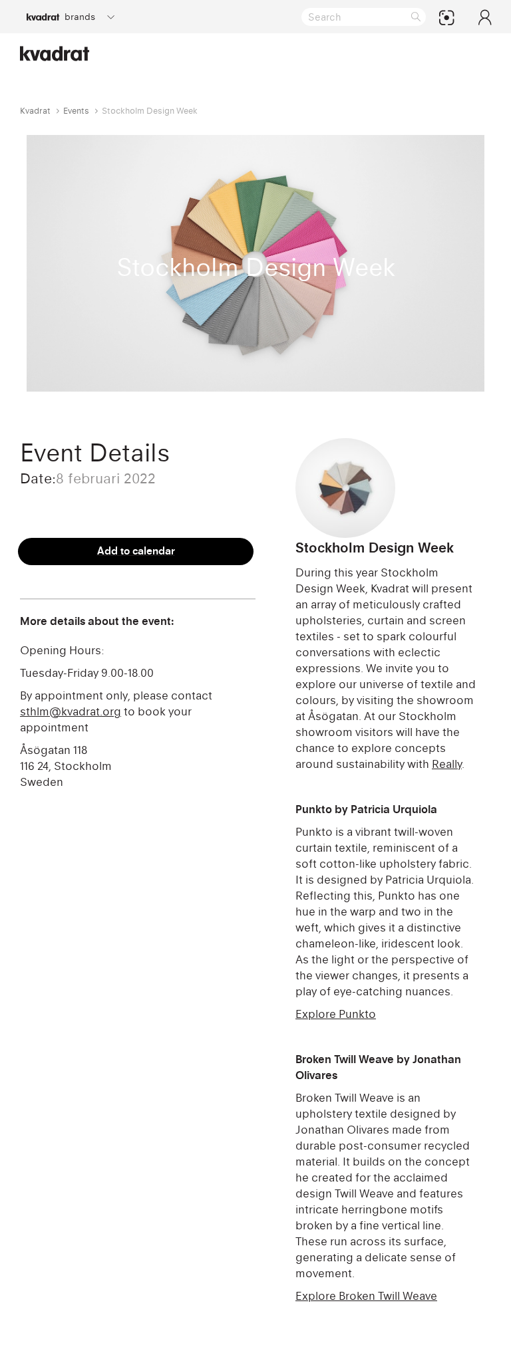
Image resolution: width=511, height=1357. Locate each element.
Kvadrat (35, 111)
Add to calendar (136, 551)
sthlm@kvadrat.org (70, 711)
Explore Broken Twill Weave (366, 1295)
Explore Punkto (335, 1014)
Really (447, 764)
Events (76, 111)
